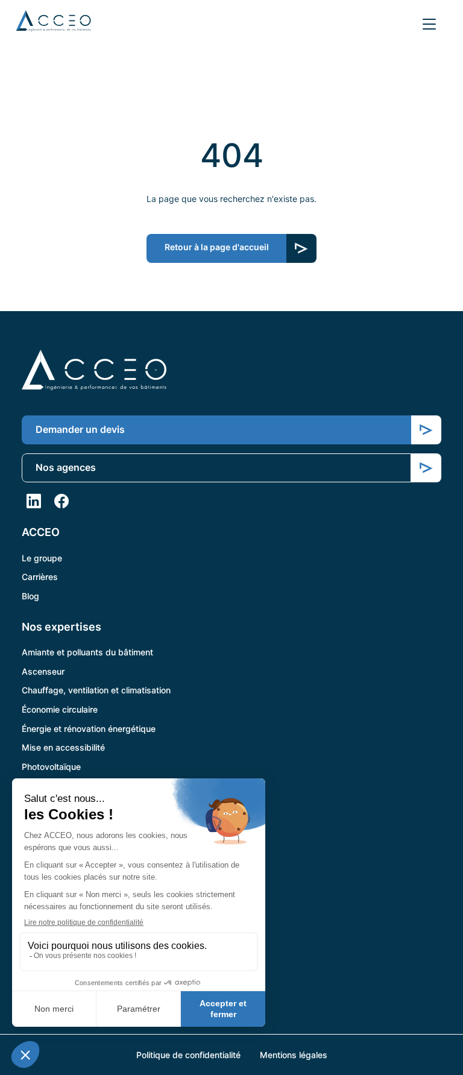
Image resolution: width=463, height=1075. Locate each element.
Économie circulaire (60, 709)
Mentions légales (293, 1055)
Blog (30, 596)
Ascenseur (43, 671)
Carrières (40, 577)
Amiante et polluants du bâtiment (87, 652)
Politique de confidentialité (188, 1055)
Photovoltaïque (51, 766)
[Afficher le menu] (429, 24)
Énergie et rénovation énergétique (89, 728)
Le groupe (42, 558)
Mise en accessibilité (63, 747)
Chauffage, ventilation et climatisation (96, 690)
